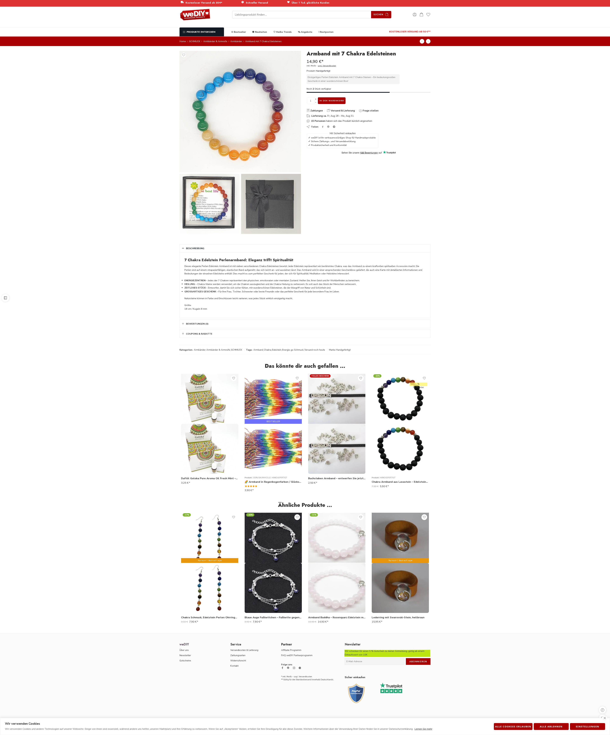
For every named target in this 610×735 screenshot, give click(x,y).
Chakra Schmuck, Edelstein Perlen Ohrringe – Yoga (209, 617)
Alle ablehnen (551, 726)
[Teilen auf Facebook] (323, 127)
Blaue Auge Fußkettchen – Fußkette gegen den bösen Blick (273, 617)
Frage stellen (370, 110)
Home (183, 41)
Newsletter (185, 655)
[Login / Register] (414, 14)
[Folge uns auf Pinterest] (288, 668)
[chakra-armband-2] (210, 204)
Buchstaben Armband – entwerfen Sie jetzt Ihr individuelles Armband (336, 478)
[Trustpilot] (391, 687)
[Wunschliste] (183, 54)
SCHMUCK (194, 41)
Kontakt (234, 665)
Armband (258, 349)
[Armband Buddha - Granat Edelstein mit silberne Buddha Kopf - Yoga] (428, 41)
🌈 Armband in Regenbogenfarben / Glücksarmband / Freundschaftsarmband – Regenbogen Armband (273, 482)
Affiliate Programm (291, 650)
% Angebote (305, 32)
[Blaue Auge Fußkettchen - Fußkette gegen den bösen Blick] (273, 588)
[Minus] (315, 102)
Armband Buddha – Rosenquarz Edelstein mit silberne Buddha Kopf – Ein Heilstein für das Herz (336, 617)
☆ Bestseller (238, 32)
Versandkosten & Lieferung (244, 650)
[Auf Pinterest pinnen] (328, 126)
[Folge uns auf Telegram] (300, 668)
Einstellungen (587, 726)
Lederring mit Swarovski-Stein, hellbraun (398, 617)
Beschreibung (195, 248)
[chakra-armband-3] (271, 204)
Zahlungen (316, 110)
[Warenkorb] (421, 14)
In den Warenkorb (331, 100)
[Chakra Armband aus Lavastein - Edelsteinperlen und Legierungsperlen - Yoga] (422, 41)
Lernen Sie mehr (423, 729)
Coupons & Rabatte (199, 333)
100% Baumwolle (262, 477)
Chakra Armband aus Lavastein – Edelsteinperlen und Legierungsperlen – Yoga (400, 482)
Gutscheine (185, 660)
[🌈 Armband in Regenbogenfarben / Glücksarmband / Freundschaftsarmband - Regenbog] (273, 449)
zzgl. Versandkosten (327, 65)
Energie (286, 349)
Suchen (378, 14)
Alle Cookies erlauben (513, 726)
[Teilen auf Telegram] (334, 126)
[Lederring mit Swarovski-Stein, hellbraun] (400, 588)
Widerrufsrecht (238, 660)
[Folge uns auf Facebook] (282, 668)
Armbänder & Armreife (215, 41)
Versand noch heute (314, 349)
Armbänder (236, 41)
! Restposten (326, 32)
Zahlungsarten (237, 655)
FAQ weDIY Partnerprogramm (296, 655)
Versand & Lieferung (342, 110)
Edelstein (276, 349)
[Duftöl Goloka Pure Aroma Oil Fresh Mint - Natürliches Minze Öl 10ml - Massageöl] (209, 449)
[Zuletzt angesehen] (602, 710)
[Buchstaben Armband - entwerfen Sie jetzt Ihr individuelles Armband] (336, 449)
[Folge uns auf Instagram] (294, 667)
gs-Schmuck (297, 349)
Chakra (267, 349)
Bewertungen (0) (197, 323)
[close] (604, 718)
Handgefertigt (323, 70)
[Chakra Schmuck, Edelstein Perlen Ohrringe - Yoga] (209, 588)
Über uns (184, 650)
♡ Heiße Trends (282, 32)
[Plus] (315, 99)
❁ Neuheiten (259, 32)
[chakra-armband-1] (240, 111)
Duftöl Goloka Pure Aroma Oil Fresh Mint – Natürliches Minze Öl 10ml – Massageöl (209, 478)
